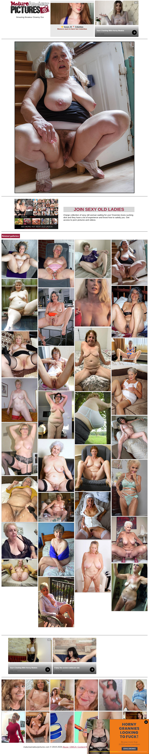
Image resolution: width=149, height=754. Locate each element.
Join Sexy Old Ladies (99, 209)
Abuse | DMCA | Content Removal (78, 747)
